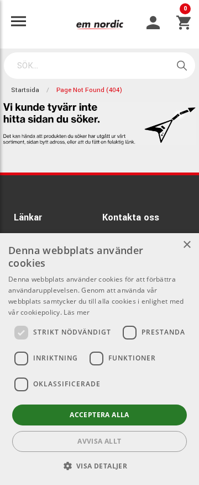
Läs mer (77, 312)
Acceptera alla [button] (99, 414)
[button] (100, 465)
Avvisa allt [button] (99, 441)
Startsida (25, 90)
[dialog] (99, 359)
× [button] (186, 245)
